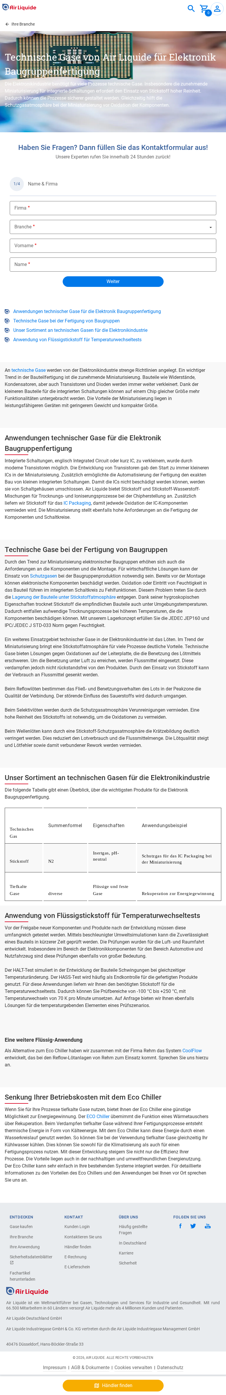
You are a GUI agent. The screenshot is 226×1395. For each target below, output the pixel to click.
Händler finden (77, 1247)
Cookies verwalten (133, 1367)
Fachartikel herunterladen (22, 1276)
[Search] (191, 8)
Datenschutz (170, 1367)
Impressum (54, 1367)
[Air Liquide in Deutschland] (19, 7)
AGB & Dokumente (90, 1367)
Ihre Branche (21, 1237)
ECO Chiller (98, 1116)
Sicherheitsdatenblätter (30, 1257)
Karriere (126, 1253)
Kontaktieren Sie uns (83, 1237)
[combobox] (191, 8)
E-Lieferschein (77, 1266)
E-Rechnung (75, 1257)
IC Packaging (77, 503)
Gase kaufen (21, 1226)
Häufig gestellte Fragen (133, 1229)
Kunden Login (77, 1226)
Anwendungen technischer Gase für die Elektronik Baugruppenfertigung (87, 311)
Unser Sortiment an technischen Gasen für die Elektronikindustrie (80, 330)
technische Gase (28, 370)
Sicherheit (128, 1263)
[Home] (27, 1290)
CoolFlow (192, 1050)
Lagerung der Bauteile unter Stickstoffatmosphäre (64, 597)
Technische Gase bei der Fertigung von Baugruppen (66, 321)
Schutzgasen (44, 576)
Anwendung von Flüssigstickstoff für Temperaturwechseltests (77, 339)
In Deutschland (132, 1243)
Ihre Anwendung (25, 1247)
